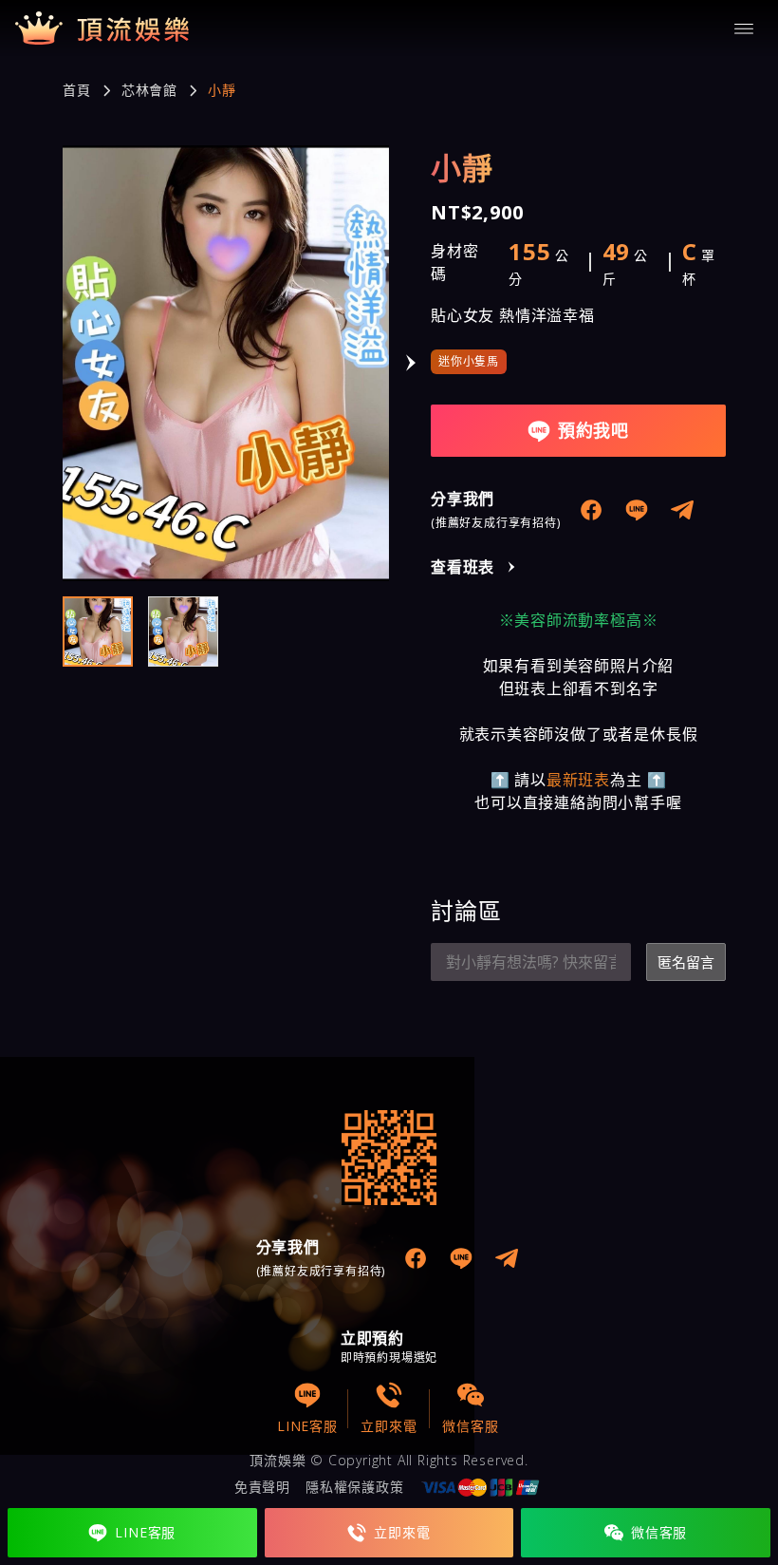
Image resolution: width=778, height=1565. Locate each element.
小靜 (222, 90)
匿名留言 (686, 961)
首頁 (77, 90)
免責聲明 (262, 1487)
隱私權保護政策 (355, 1487)
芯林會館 (149, 90)
